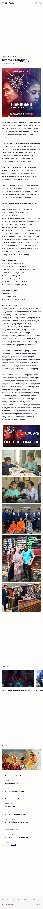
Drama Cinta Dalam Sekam (15, 814)
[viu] (12, 804)
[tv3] (12, 781)
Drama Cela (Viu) (11, 807)
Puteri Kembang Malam (14, 799)
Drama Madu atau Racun (14, 791)
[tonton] (13, 796)
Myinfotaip (9, 3)
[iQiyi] (12, 788)
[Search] (39, 3)
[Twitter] (20, 900)
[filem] (7, 842)
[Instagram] (13, 900)
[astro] (8, 773)
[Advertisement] (21, 29)
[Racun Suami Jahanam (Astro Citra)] (18, 678)
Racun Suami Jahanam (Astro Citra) (16, 690)
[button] (36, 3)
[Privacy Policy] (28, 900)
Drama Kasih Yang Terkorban (16, 822)
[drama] (13, 773)
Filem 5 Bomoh (10, 845)
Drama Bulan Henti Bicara (15, 776)
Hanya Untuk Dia (11, 830)
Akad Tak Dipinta (11, 783)
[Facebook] (5, 900)
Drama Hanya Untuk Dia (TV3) (16, 837)
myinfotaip (29, 904)
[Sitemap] (36, 900)
